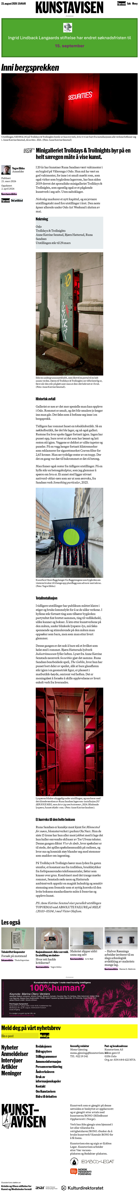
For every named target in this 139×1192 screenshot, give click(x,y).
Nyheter (9, 1047)
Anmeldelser (14, 1053)
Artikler (9, 1066)
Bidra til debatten (46, 1096)
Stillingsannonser (46, 1056)
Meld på (44, 1035)
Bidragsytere (44, 1051)
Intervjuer (12, 1060)
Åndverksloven (45, 1071)
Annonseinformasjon (48, 1061)
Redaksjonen (44, 1046)
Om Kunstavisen (45, 1091)
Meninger (11, 1073)
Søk (129, 3)
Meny (135, 3)
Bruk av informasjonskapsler (48, 1078)
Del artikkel (17, 200)
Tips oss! (121, 3)
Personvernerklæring (49, 1066)
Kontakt (40, 1086)
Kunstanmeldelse (9, 194)
